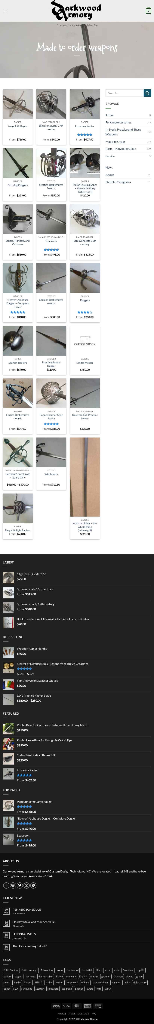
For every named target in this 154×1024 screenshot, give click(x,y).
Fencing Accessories (118, 122)
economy (71, 976)
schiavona (26, 988)
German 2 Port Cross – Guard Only (17, 475)
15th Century (11, 970)
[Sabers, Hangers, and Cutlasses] (18, 219)
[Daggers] (85, 278)
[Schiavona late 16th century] (85, 219)
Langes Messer (84, 362)
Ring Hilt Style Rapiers (18, 530)
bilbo (98, 970)
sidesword (53, 988)
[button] (5, 11)
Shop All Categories (118, 182)
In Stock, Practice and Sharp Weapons (123, 132)
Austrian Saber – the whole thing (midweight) (85, 527)
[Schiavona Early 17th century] (51, 104)
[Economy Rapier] (85, 104)
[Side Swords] (51, 452)
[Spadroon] (51, 219)
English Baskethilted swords (17, 416)
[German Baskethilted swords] (51, 278)
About (110, 174)
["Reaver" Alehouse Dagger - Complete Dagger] (18, 278)
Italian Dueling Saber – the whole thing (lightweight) (85, 188)
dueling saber (45, 976)
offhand (85, 982)
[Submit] (147, 93)
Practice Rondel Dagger (51, 364)
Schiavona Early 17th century (51, 127)
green (139, 976)
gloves (129, 976)
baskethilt (87, 970)
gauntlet (105, 976)
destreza (30, 976)
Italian (49, 982)
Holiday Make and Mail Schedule (34, 922)
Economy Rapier (84, 126)
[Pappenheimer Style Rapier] (51, 393)
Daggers (85, 300)
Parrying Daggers (18, 185)
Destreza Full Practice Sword (85, 416)
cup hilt (140, 970)
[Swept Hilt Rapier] (18, 104)
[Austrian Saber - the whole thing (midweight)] (85, 477)
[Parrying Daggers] (18, 163)
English (83, 976)
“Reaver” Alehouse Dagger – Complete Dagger (17, 303)
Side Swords (51, 474)
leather (59, 982)
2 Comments (22, 926)
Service (110, 156)
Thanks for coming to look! (30, 946)
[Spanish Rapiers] (18, 341)
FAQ (93, 1013)
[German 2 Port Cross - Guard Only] (18, 452)
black (107, 970)
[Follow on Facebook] (6, 885)
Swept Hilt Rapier (18, 126)
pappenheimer (100, 982)
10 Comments (24, 913)
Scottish (39, 988)
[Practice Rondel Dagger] (51, 341)
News (109, 167)
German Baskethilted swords (51, 301)
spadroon (67, 988)
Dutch (59, 976)
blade (116, 970)
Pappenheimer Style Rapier (51, 416)
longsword (72, 982)
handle (17, 982)
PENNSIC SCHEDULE (27, 909)
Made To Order (115, 141)
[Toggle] (149, 174)
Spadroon (51, 241)
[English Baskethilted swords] (18, 393)
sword (90, 988)
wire (99, 988)
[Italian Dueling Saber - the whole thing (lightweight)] (85, 163)
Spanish (79, 988)
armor (60, 970)
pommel (116, 982)
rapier (127, 982)
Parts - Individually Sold (121, 148)
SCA (15, 988)
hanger (28, 982)
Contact (83, 1013)
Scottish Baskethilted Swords (51, 186)
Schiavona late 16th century (85, 242)
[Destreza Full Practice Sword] (85, 393)
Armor (110, 115)
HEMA (38, 982)
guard (7, 982)
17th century (46, 970)
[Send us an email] (26, 885)
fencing (94, 976)
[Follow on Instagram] (13, 885)
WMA (108, 988)
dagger (18, 976)
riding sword (139, 982)
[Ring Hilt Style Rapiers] (18, 508)
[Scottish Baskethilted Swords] (51, 163)
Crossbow (128, 970)
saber (7, 988)
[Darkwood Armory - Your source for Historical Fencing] (77, 11)
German (118, 976)
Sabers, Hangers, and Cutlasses (18, 242)
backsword (73, 970)
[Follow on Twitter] (20, 885)
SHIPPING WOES (24, 934)
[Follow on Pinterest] (33, 885)
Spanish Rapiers (17, 362)
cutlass (7, 976)
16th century (29, 970)
